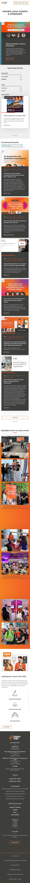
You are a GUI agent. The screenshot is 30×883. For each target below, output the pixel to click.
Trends (11, 377)
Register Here (7, 125)
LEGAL (15, 812)
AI (6, 169)
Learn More (6, 407)
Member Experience (20, 218)
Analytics (8, 375)
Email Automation (10, 336)
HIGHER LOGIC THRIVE (15, 778)
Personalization (7, 339)
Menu (26, 2)
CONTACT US (15, 746)
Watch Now (10, 58)
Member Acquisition (18, 217)
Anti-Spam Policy (15, 865)
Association (4, 76)
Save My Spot (7, 193)
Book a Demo (18, 2)
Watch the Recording (9, 234)
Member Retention (18, 261)
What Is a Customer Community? (15, 796)
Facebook (15, 824)
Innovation (17, 169)
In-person (4, 88)
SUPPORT (15, 766)
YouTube (15, 822)
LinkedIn (15, 821)
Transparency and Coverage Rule (15, 874)
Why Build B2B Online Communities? (15, 798)
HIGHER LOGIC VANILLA (15, 781)
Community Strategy (11, 258)
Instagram (15, 825)
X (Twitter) (15, 826)
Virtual (3, 90)
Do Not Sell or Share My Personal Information (15, 860)
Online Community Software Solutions (15, 791)
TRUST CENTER (15, 814)
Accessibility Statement (15, 869)
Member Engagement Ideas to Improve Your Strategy (15, 788)
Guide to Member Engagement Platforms (15, 793)
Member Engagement (9, 218)
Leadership (6, 377)
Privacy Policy (15, 856)
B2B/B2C (3, 79)
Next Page (15, 417)
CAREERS (15, 809)
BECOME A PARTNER (15, 807)
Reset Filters (5, 94)
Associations (11, 169)
